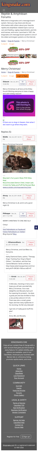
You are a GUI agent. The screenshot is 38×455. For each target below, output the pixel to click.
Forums (19, 393)
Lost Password (19, 376)
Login (12, 44)
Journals (19, 386)
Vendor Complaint (19, 412)
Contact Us (19, 425)
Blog (14, 234)
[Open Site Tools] (36, 227)
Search (5, 44)
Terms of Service (19, 403)
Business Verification (19, 410)
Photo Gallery (19, 395)
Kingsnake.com (8, 445)
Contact (22, 84)
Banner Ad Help (19, 420)
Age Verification (19, 408)
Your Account (19, 378)
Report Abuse (31, 83)
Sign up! (26, 437)
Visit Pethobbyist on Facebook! (14, 229)
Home (3, 41)
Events (19, 388)
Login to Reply (22, 76)
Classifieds (19, 373)
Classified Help (19, 423)
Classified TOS (19, 405)
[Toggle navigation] (4, 10)
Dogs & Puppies (14, 41)
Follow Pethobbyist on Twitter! (14, 232)
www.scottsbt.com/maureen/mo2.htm (17, 187)
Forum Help (19, 427)
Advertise (19, 371)
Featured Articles (19, 390)
